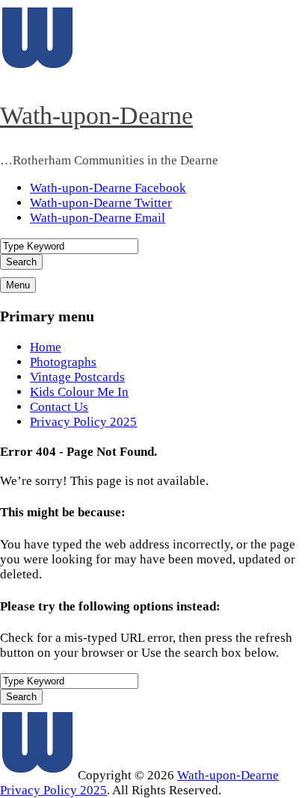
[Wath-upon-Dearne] (37, 775)
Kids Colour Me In (79, 392)
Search (21, 261)
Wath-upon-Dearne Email (97, 218)
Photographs (63, 362)
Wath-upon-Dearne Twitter (101, 203)
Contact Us (59, 407)
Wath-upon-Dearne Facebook (108, 188)
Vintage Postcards (77, 377)
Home (45, 347)
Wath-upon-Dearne (96, 115)
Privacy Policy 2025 (83, 422)
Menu (18, 285)
